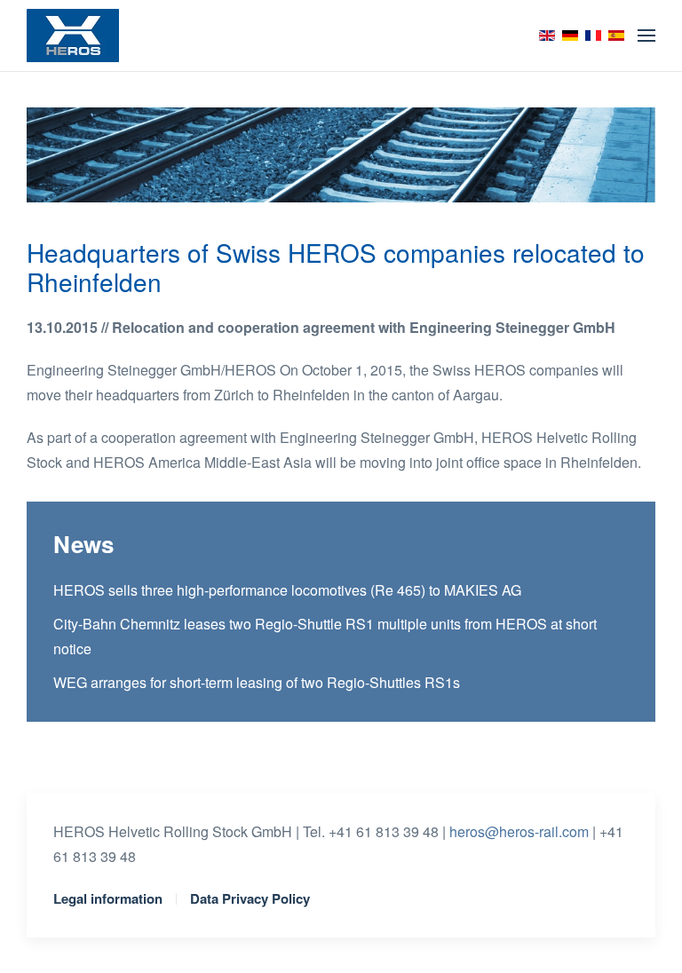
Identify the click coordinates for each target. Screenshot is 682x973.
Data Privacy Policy (250, 898)
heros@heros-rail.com (519, 831)
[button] (646, 35)
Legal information (108, 898)
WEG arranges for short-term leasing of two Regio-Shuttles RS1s (256, 682)
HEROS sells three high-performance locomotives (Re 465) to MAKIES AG (287, 590)
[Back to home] (73, 35)
